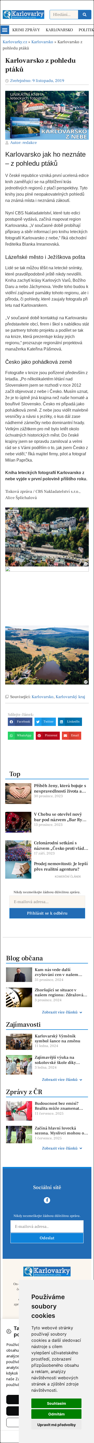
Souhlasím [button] (56, 1403)
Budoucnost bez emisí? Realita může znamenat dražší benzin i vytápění (57, 1108)
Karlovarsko (42, 41)
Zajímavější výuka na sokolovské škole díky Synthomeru (55, 1062)
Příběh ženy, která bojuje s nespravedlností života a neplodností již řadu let (60, 791)
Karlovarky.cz (15, 41)
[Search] (84, 14)
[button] (5, 30)
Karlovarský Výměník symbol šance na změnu (57, 1038)
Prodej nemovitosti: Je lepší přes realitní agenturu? (61, 866)
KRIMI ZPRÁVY (26, 30)
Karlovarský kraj (70, 696)
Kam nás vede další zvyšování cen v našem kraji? (56, 974)
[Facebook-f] (47, 1200)
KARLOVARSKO (59, 30)
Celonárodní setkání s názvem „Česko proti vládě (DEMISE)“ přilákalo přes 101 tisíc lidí (60, 851)
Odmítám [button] (56, 1414)
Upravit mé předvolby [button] (56, 1424)
